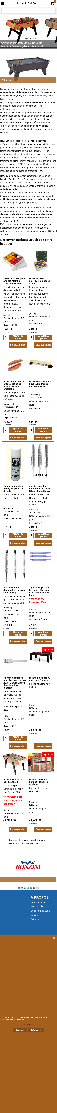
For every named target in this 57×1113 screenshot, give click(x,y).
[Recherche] (53, 10)
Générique (33, 395)
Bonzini (11, 792)
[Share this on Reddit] (34, 888)
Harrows (33, 509)
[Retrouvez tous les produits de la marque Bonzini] (28, 865)
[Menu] (2, 4)
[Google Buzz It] (28, 888)
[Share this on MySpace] (25, 888)
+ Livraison (7, 332)
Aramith (6, 315)
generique (33, 313)
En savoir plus (17, 345)
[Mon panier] (52, 3)
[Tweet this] (22, 888)
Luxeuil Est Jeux (28, 3)
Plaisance (33, 705)
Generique (8, 404)
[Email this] (37, 888)
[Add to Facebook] (19, 888)
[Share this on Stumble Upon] (31, 888)
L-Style (6, 716)
